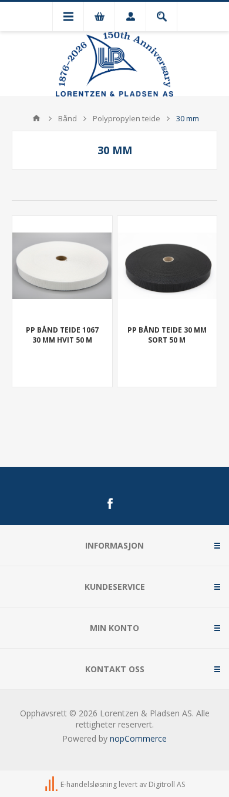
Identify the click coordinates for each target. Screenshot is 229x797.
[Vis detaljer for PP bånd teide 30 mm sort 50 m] (167, 266)
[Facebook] (109, 503)
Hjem (36, 118)
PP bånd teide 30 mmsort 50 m (167, 335)
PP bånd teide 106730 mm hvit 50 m (62, 335)
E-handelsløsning (88, 784)
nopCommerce (138, 738)
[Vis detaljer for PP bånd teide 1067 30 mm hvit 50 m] (62, 266)
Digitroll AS (167, 784)
